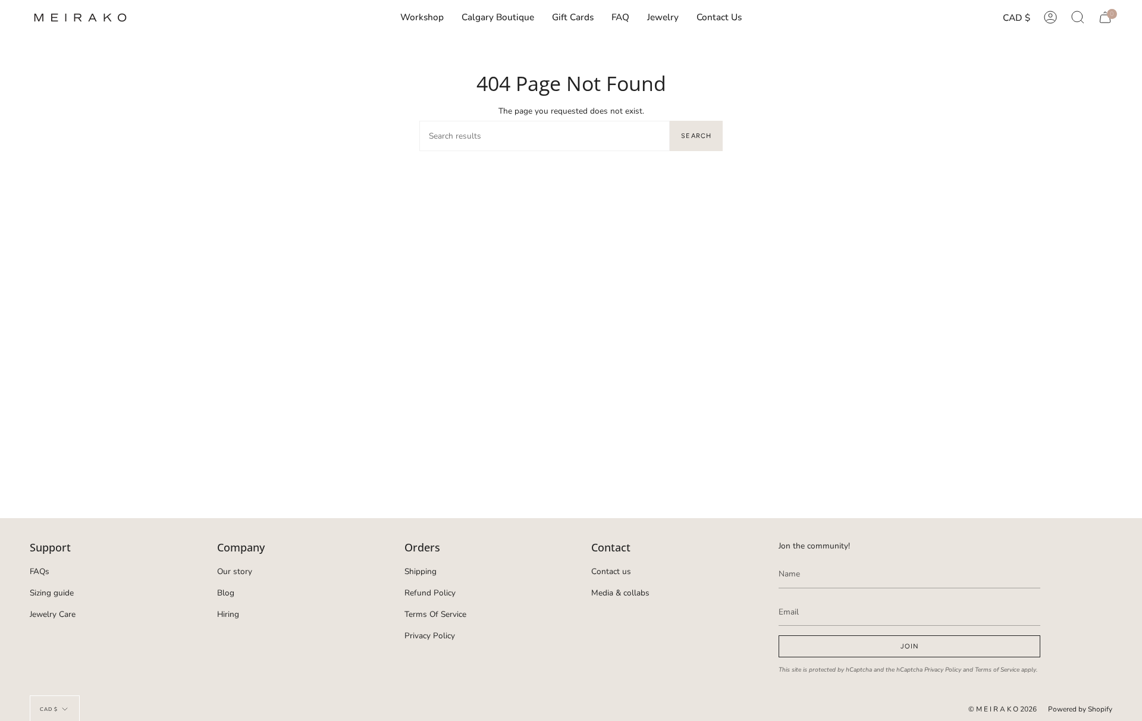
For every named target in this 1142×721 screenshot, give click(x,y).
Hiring (228, 614)
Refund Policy (430, 592)
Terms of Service (997, 670)
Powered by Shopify (1080, 709)
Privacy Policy (429, 635)
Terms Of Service (435, 614)
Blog (225, 592)
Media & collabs (620, 592)
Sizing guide (52, 592)
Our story (234, 571)
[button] (663, 17)
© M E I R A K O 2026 (1002, 709)
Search (696, 136)
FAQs (39, 571)
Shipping (420, 571)
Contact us (611, 571)
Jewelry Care (53, 614)
